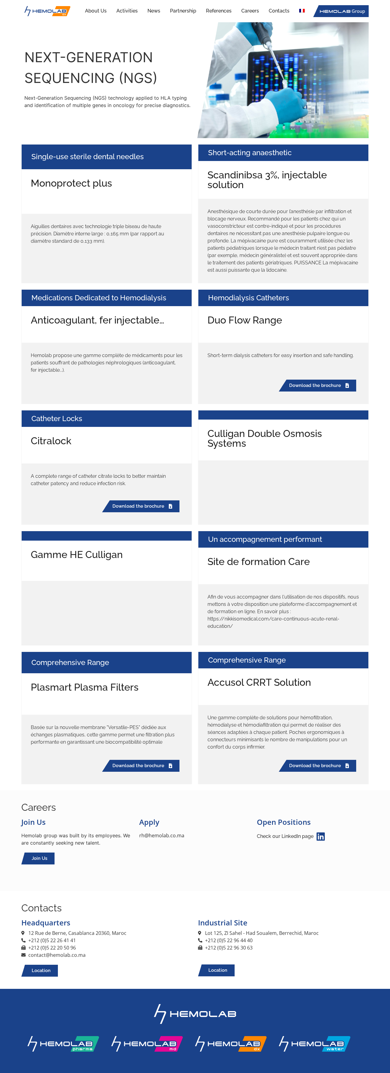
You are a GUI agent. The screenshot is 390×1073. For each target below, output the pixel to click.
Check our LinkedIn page (285, 836)
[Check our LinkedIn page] (320, 836)
